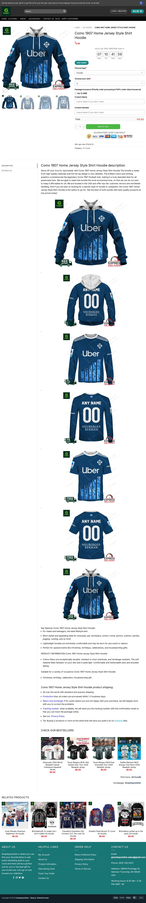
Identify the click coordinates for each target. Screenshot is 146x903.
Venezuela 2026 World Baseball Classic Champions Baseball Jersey (52, 766)
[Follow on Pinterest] (23, 878)
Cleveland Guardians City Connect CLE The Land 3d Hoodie (73, 833)
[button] (118, 11)
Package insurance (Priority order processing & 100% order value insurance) (108, 89)
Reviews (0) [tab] (7, 171)
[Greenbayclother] (11, 11)
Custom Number (82, 108)
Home (4, 19)
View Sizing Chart (46, 869)
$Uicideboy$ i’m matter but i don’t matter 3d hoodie (44, 832)
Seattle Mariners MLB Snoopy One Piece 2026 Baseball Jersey (129, 764)
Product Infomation (47, 864)
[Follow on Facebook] (141, 3)
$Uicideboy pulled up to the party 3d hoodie (131, 832)
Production (48, 696)
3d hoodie (87, 28)
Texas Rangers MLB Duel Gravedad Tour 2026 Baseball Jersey (103, 764)
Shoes (23, 19)
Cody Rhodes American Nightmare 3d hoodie (15, 832)
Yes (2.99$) (82, 93)
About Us (42, 859)
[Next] (67, 59)
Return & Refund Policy (85, 854)
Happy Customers (70, 19)
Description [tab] (7, 166)
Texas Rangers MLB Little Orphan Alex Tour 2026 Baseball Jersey (78, 764)
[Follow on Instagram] (17, 878)
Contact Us (48, 19)
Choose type (81, 68)
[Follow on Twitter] (20, 878)
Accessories (34, 19)
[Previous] (6, 59)
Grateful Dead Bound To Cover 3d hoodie (102, 832)
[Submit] (64, 11)
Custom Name (81, 97)
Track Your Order (46, 873)
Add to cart (103, 126)
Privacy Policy (81, 864)
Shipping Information (84, 859)
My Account (44, 854)
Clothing (12, 19)
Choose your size (83, 79)
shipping (119, 720)
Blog (57, 19)
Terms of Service (83, 869)
